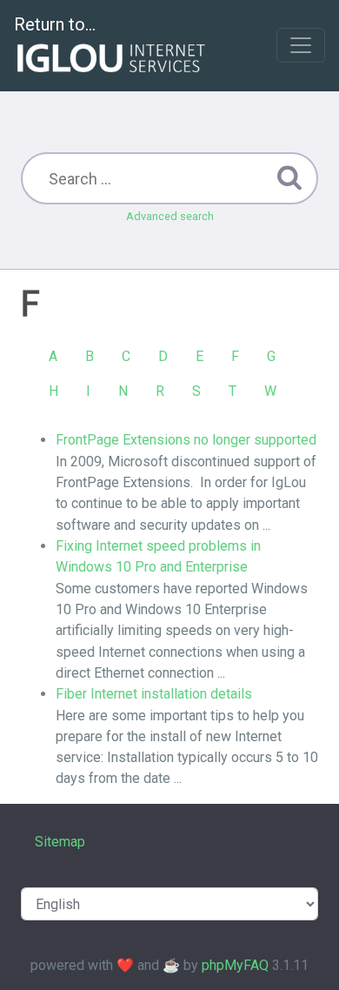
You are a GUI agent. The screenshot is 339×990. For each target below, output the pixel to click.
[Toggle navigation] (300, 45)
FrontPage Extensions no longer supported (186, 439)
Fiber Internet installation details (154, 694)
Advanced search (170, 216)
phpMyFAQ (235, 965)
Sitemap (60, 841)
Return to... (55, 24)
